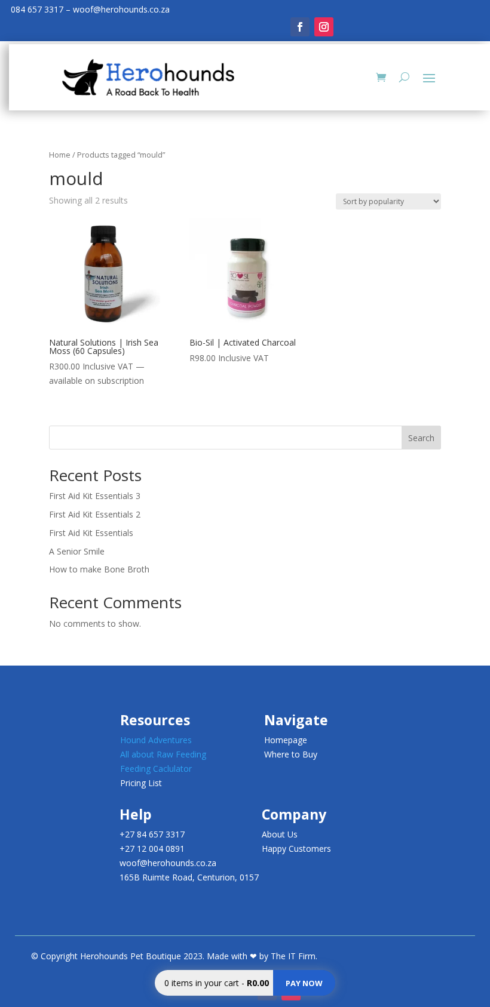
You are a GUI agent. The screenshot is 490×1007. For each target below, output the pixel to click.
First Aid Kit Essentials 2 (94, 514)
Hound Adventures (156, 740)
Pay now (304, 983)
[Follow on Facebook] (300, 26)
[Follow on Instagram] (323, 26)
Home (60, 154)
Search (421, 438)
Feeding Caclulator (156, 768)
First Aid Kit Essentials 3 (94, 495)
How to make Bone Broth (99, 569)
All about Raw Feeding (163, 754)
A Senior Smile (77, 551)
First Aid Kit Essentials (91, 532)
